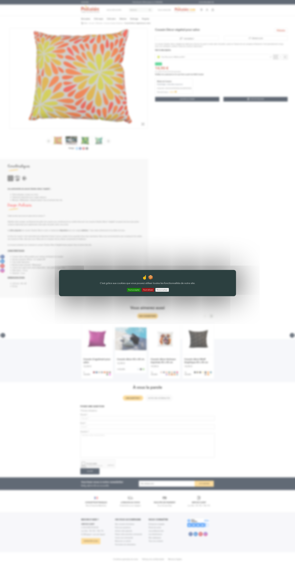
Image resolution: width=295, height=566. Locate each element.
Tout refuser (148, 290)
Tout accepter (134, 290)
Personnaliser (162, 290)
